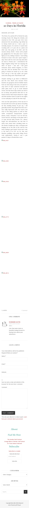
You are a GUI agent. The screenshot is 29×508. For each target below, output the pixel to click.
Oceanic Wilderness (14, 7)
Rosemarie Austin (14, 322)
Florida (8, 23)
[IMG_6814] (14, 289)
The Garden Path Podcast (14, 439)
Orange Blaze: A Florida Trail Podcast (14, 441)
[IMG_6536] (14, 197)
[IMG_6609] (14, 261)
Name (4, 356)
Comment (4, 387)
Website (4, 372)
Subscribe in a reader (14, 451)
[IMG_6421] (14, 149)
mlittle (5, 310)
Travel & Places (17, 23)
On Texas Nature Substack (14, 443)
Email (3, 364)
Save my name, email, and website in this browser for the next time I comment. (13, 383)
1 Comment (24, 310)
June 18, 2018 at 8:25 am (14, 323)
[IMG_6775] (14, 233)
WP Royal (18, 505)
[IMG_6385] (14, 169)
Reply (10, 325)
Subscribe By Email (14, 454)
